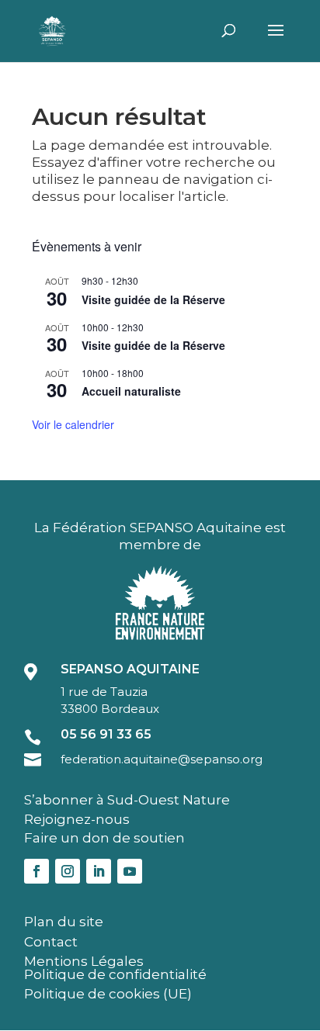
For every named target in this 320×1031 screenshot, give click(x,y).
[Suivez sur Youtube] (129, 871)
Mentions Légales (84, 961)
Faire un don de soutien (104, 838)
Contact (51, 942)
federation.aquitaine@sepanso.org (162, 759)
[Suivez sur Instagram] (67, 871)
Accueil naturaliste (131, 391)
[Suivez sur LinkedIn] (98, 871)
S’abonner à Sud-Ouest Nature (127, 800)
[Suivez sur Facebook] (36, 871)
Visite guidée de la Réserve (153, 299)
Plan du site (63, 921)
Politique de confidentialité (115, 974)
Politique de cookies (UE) (108, 994)
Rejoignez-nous (77, 819)
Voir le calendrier (73, 424)
